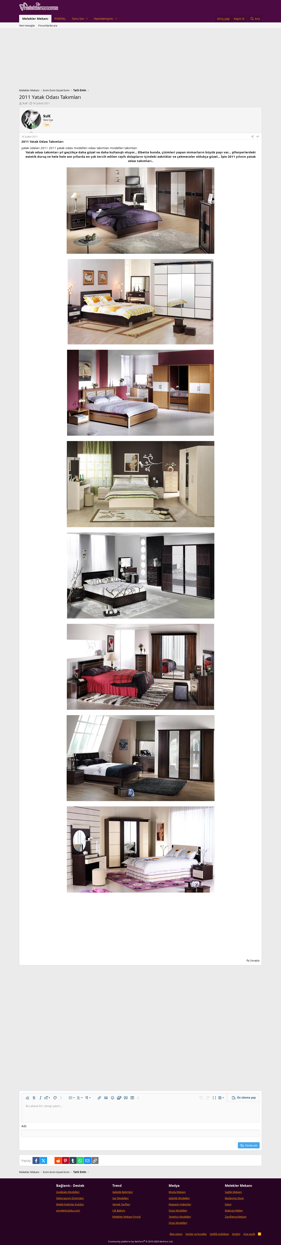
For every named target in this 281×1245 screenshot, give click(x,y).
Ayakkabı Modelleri (67, 1192)
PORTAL (60, 18)
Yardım (236, 1234)
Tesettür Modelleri (180, 1216)
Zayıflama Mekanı (235, 1216)
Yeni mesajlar (27, 25)
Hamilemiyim (103, 18)
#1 (258, 136)
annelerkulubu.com (68, 1210)
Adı (23, 1126)
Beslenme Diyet (234, 1198)
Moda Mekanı (177, 1192)
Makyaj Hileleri (234, 1210)
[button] (80, 18)
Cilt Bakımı (118, 1210)
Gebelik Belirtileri (122, 1192)
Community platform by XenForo (140, 1241)
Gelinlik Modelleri (179, 1198)
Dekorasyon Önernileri (70, 1198)
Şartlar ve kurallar (196, 1234)
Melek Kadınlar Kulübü (70, 1204)
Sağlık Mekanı (233, 1192)
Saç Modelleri (120, 1198)
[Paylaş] (252, 136)
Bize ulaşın (176, 1234)
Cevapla (254, 960)
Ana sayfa (249, 1234)
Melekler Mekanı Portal (126, 1216)
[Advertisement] (140, 59)
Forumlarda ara (47, 25)
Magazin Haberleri (180, 1204)
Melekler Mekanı (35, 18)
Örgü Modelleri (178, 1210)
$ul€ (25, 103)
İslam (228, 1204)
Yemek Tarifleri (121, 1204)
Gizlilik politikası (219, 1234)
